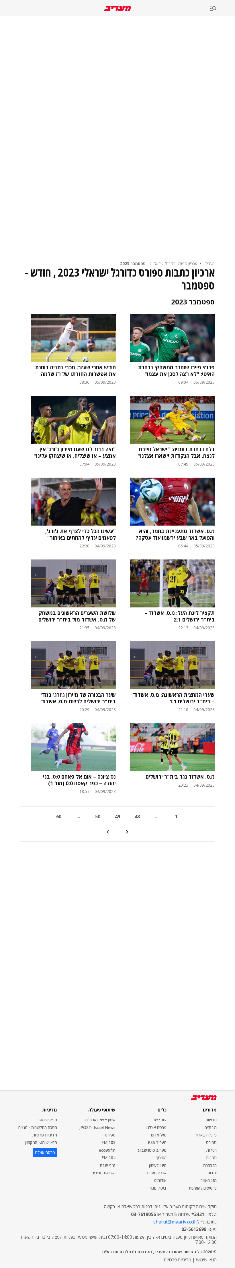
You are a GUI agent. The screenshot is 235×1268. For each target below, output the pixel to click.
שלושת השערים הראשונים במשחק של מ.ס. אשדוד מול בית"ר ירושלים (77, 616)
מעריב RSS (157, 1142)
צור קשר (160, 1119)
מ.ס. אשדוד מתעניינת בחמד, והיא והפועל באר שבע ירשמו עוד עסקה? (175, 534)
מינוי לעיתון (158, 1165)
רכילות (211, 1150)
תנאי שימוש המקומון (41, 1142)
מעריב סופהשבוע (152, 1150)
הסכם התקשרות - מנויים (37, 1127)
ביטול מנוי (158, 1188)
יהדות (212, 1173)
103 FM (108, 1142)
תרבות (211, 1157)
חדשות (211, 1119)
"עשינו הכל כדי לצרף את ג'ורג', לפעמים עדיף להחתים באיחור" (80, 534)
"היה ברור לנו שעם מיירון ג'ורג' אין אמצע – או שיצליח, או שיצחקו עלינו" (75, 452)
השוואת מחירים (103, 1173)
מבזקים (211, 1127)
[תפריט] (222, 9)
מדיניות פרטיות (44, 1135)
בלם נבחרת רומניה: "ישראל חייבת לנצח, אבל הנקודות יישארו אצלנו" (176, 452)
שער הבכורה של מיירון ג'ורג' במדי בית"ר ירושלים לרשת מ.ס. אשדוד (78, 698)
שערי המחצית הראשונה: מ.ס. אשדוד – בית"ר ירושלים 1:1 (174, 698)
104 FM (108, 1157)
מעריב (210, 263)
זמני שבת (107, 1165)
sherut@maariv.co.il (174, 1222)
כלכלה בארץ (206, 1135)
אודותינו (160, 1180)
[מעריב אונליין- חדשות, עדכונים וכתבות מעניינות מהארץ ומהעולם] (118, 8)
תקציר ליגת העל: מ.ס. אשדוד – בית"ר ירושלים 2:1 (179, 616)
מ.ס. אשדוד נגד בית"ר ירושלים (180, 776)
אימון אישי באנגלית (100, 1119)
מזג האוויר (209, 1180)
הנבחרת (210, 1165)
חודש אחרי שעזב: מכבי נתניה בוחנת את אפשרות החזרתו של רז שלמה (75, 370)
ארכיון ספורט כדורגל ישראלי (175, 263)
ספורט (211, 1142)
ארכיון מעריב (156, 1173)
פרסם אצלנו (156, 1127)
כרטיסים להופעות (203, 1188)
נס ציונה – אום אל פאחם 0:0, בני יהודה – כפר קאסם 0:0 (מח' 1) (79, 779)
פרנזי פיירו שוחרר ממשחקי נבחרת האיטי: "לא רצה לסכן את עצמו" (176, 370)
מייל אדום (159, 1135)
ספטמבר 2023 (133, 263)
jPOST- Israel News (97, 1127)
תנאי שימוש (47, 1119)
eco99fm (107, 1150)
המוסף (161, 1157)
